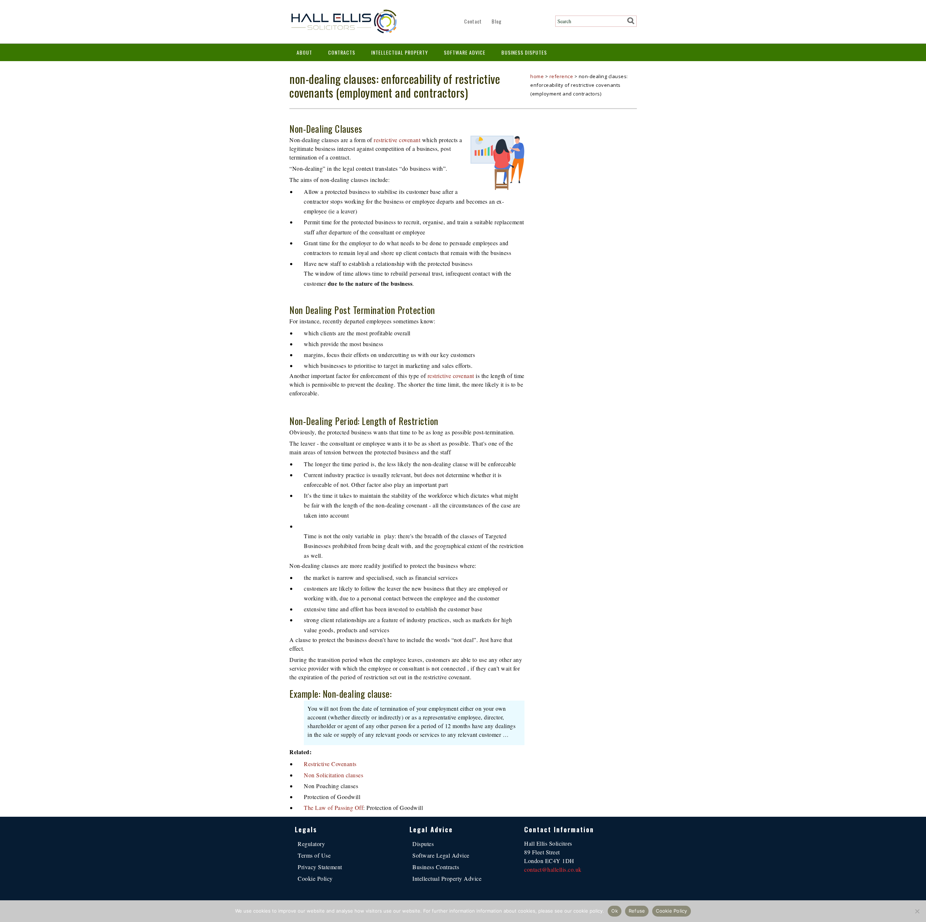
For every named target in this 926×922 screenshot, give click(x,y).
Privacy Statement (320, 867)
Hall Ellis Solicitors (343, 21)
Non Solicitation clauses (333, 775)
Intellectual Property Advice (446, 878)
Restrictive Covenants (330, 764)
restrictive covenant (397, 140)
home (537, 76)
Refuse (637, 911)
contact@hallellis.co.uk (553, 869)
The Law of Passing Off (333, 807)
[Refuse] (917, 911)
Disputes (423, 843)
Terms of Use (314, 855)
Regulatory (311, 843)
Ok (614, 911)
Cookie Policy (315, 878)
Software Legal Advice (441, 855)
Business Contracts (435, 867)
